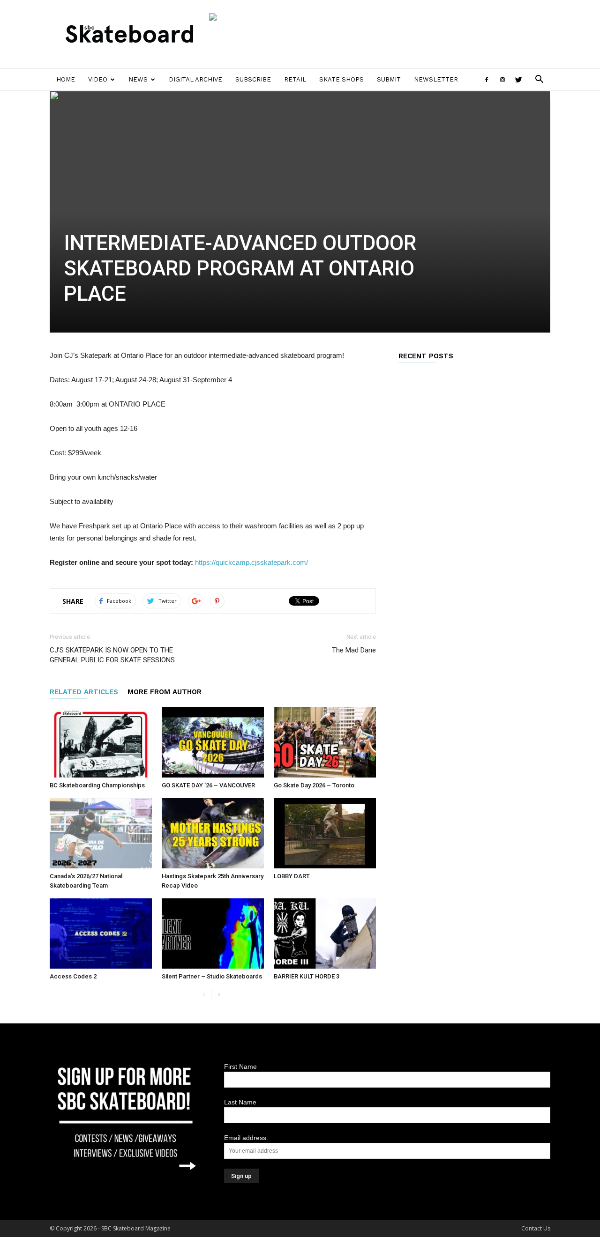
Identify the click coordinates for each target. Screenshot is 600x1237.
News (138, 79)
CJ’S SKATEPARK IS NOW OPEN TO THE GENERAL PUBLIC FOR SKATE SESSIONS (112, 655)
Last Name (240, 1102)
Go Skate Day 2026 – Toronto (314, 785)
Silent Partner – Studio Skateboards (212, 976)
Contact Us (535, 1228)
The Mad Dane (354, 650)
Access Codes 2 (73, 976)
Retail (295, 79)
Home (65, 79)
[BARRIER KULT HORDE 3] (325, 933)
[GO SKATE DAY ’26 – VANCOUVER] (213, 742)
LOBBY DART (292, 876)
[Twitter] (518, 79)
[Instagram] (502, 79)
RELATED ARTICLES (84, 692)
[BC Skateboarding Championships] (101, 742)
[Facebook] (487, 79)
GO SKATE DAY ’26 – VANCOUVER (208, 785)
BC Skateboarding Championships (97, 785)
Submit (389, 79)
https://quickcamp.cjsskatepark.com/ (251, 562)
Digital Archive (195, 79)
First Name (240, 1066)
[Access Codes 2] (101, 933)
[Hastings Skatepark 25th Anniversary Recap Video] (213, 833)
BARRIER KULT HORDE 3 (306, 976)
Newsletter (436, 79)
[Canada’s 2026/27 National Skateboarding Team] (101, 833)
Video (97, 79)
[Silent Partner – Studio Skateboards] (213, 933)
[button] (539, 80)
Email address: (246, 1137)
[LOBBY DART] (325, 833)
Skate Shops (341, 79)
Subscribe (253, 79)
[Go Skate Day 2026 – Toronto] (325, 742)
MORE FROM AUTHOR (165, 692)
